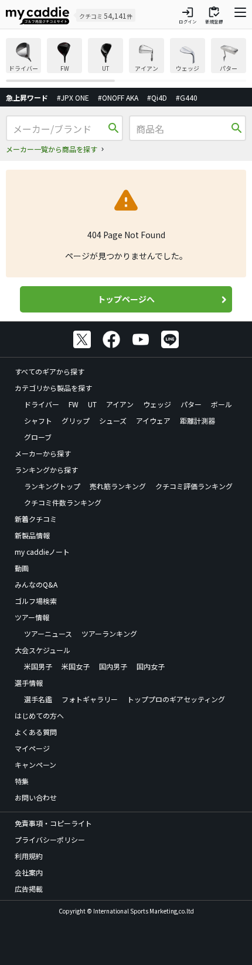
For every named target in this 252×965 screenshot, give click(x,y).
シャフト (38, 420)
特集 (22, 781)
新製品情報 (32, 535)
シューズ (113, 420)
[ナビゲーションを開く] (240, 15)
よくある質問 (36, 732)
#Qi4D (157, 97)
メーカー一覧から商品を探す (51, 149)
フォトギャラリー (90, 699)
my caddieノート (42, 552)
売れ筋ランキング (118, 486)
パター (191, 404)
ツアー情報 (32, 617)
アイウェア (153, 420)
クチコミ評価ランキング (194, 486)
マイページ (32, 748)
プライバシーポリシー (50, 839)
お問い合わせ (36, 797)
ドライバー (41, 404)
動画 (22, 568)
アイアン (120, 404)
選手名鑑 (38, 699)
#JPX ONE (73, 97)
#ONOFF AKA (118, 97)
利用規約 (29, 856)
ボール (221, 404)
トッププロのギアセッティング (176, 699)
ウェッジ (157, 404)
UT (92, 404)
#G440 (186, 97)
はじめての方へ (39, 715)
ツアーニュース (48, 633)
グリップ (76, 420)
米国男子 (38, 666)
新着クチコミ (36, 519)
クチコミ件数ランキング (62, 502)
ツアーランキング (109, 633)
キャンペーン (35, 765)
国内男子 (113, 666)
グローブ (38, 437)
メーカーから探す (43, 453)
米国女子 (76, 666)
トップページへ (126, 299)
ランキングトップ (52, 486)
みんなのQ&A (36, 584)
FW (74, 404)
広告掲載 (29, 889)
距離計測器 (197, 420)
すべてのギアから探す (49, 371)
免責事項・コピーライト (53, 823)
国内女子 (151, 666)
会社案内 (29, 872)
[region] (126, 60)
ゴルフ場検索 (36, 601)
